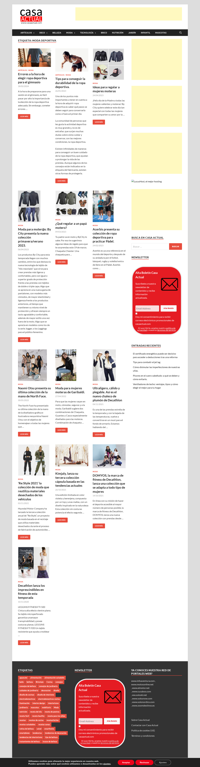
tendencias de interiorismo (30, 737)
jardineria (23, 707)
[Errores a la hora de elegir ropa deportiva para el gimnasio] (34, 57)
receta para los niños (56, 716)
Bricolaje (39, 682)
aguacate (23, 677)
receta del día (36, 712)
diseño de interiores (45, 695)
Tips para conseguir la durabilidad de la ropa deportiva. (70, 83)
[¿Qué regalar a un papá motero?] (71, 203)
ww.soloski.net (139, 695)
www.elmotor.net (140, 687)
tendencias (37, 733)
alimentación (35, 677)
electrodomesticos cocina (49, 699)
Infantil (145, 33)
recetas (22, 720)
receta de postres (52, 712)
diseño (56, 690)
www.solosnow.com (142, 698)
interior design (39, 703)
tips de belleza (51, 737)
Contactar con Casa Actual (144, 725)
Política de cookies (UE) (143, 730)
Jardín (132, 33)
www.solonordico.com (143, 702)
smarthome (49, 729)
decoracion (46, 690)
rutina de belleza (26, 729)
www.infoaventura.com (143, 680)
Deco (42, 33)
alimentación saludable (54, 677)
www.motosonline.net (142, 684)
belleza (30, 682)
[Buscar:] (156, 246)
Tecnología (86, 33)
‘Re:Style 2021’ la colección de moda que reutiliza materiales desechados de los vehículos (33, 491)
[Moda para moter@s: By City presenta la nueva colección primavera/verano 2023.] (34, 206)
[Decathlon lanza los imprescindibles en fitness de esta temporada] (34, 562)
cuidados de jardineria (28, 690)
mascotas (35, 707)
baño (21, 682)
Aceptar (126, 762)
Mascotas (160, 33)
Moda (69, 33)
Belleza (56, 33)
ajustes (107, 764)
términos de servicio (166, 330)
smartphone (24, 733)
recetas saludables (27, 724)
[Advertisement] (128, 14)
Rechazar (144, 762)
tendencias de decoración (55, 733)
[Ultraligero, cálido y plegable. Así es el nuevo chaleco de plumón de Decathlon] (109, 365)
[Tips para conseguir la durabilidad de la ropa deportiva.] (71, 60)
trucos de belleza (50, 741)
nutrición (23, 712)
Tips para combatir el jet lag (146, 362)
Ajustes (163, 762)
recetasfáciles (53, 720)
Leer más (23, 115)
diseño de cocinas (26, 695)
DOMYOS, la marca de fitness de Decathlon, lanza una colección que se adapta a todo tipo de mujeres (109, 483)
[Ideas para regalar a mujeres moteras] (109, 64)
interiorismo (53, 703)
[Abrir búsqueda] (180, 32)
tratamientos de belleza (29, 741)
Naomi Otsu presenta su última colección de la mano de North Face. (34, 392)
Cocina (49, 682)
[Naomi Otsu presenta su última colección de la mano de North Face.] (34, 365)
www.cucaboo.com (141, 691)
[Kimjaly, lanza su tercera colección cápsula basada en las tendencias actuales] (71, 455)
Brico (104, 33)
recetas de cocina (36, 720)
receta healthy (38, 716)
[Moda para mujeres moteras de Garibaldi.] (71, 365)
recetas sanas (44, 724)
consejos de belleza (27, 686)
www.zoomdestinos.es (143, 705)
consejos (59, 682)
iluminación (24, 703)
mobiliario (46, 707)
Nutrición (117, 33)
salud (39, 729)
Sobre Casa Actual (140, 719)
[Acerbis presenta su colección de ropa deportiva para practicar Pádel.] (109, 206)
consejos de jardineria (48, 686)
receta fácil (24, 716)
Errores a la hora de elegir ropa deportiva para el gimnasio (32, 78)
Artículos (26, 33)
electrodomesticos (27, 699)
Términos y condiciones (143, 735)
